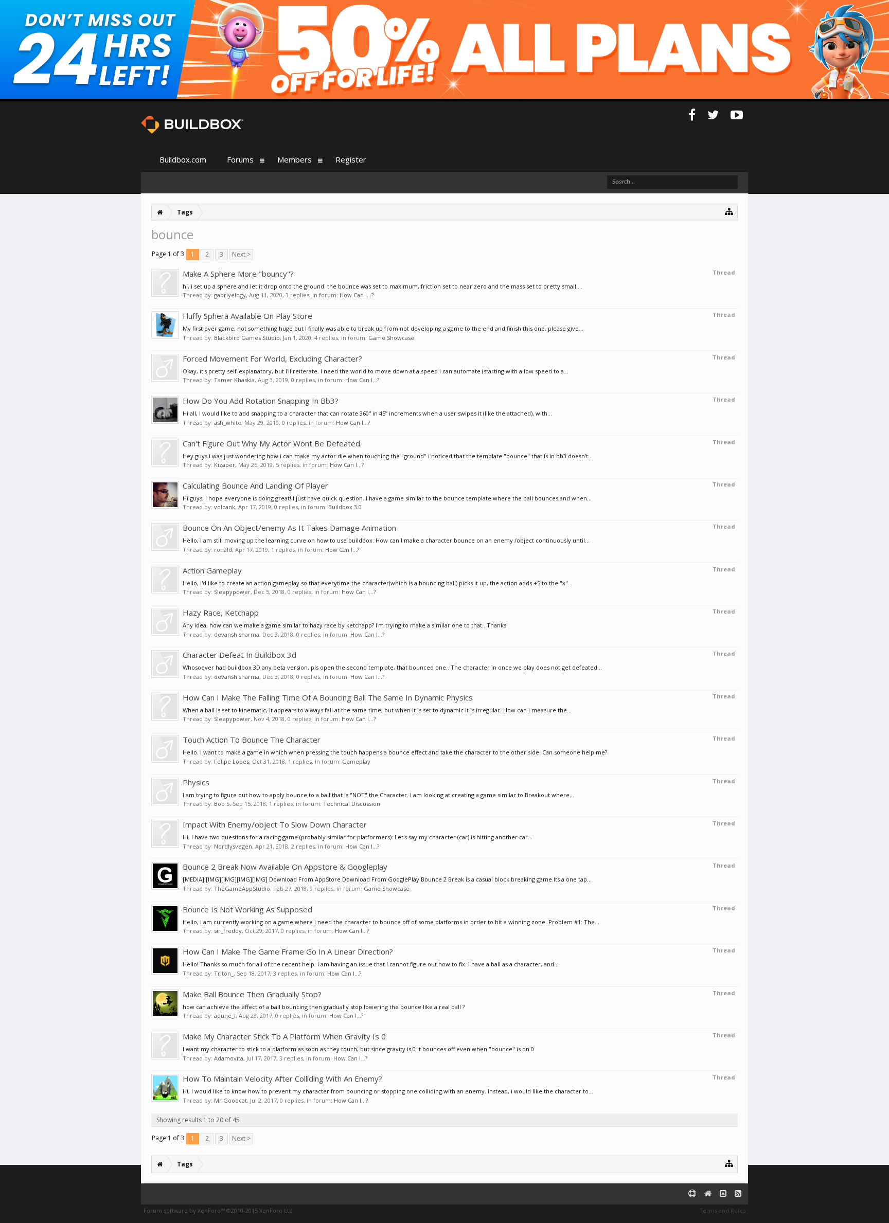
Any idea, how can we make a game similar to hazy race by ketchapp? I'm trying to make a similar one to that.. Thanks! (345, 625)
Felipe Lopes (231, 761)
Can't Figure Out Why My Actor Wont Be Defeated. (272, 443)
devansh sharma (236, 634)
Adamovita (228, 1058)
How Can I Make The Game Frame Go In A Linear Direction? (288, 951)
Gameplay (356, 761)
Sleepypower (232, 592)
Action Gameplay (212, 570)
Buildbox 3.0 (345, 507)
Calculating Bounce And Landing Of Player (255, 485)
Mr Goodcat (230, 1100)
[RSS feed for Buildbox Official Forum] (738, 1194)
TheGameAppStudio (242, 888)
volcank (224, 507)
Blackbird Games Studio (247, 337)
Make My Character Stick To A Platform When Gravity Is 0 (284, 1036)
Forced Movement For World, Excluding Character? (272, 358)
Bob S (221, 803)
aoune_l (225, 1015)
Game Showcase (391, 337)
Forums (240, 159)
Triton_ (224, 973)
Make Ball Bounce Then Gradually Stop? (252, 994)
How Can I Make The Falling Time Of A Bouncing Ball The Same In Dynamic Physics (328, 697)
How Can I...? (357, 295)
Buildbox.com (182, 159)
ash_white (227, 422)
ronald (223, 549)
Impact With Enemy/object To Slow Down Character (275, 824)
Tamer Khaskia (234, 380)
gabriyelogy (230, 295)
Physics (196, 782)
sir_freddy (228, 930)
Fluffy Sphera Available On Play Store (247, 316)
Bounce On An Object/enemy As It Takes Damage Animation (289, 528)
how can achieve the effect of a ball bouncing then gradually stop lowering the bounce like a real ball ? (324, 1007)
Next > (241, 254)
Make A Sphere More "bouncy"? (238, 273)
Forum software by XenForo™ (219, 1210)
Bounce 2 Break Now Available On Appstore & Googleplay (285, 866)
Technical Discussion (351, 803)
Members (294, 159)
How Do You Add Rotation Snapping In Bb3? (261, 400)
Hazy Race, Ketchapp (221, 612)
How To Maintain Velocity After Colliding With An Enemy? (282, 1078)
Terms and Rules (722, 1210)
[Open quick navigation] (729, 211)
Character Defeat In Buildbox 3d (239, 655)
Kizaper (224, 465)
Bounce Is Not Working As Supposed (247, 909)
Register (350, 159)
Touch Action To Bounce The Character (252, 739)
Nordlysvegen (233, 846)
